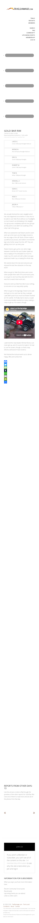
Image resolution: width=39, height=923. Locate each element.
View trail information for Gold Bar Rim (14, 137)
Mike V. (14, 197)
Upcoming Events (28, 35)
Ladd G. (15, 142)
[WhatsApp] (19, 373)
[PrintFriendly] (19, 379)
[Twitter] (19, 364)
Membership (30, 37)
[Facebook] (19, 361)
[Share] (19, 382)
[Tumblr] (19, 370)
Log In (32, 40)
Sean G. (15, 189)
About (12, 906)
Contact (17, 906)
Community (30, 33)
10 (24, 825)
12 (28, 825)
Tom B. (14, 173)
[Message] (19, 367)
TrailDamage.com (19, 9)
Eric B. (14, 157)
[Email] (19, 376)
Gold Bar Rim (12, 130)
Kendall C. (16, 181)
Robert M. (16, 165)
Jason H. (15, 205)
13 (30, 825)
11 (26, 825)
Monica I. (15, 149)
